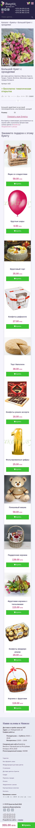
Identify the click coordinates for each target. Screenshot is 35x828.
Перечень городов (8, 778)
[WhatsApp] (12, 810)
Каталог (4, 22)
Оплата (5, 781)
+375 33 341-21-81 (22, 12)
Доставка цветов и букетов (11, 771)
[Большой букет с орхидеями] (17, 66)
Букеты (13, 22)
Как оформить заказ (9, 761)
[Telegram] (8, 810)
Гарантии (5, 758)
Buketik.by (16, 124)
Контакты (5, 791)
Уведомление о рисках (9, 126)
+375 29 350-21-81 (22, 11)
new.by (20, 820)
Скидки (5, 774)
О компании (6, 768)
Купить (18, 184)
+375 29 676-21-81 (22, 9)
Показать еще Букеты (17, 116)
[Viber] (4, 810)
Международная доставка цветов (13, 765)
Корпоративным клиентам (11, 788)
